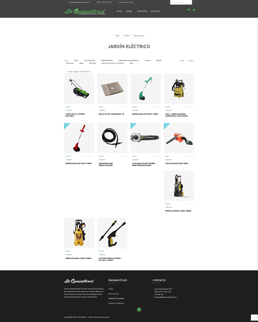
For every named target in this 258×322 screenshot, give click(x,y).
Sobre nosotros (113, 294)
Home (118, 36)
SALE (131, 63)
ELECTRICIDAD (89, 60)
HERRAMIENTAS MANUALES (128, 60)
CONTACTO (155, 11)
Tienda (110, 289)
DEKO (76, 60)
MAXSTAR (69, 63)
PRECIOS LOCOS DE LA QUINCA (113, 63)
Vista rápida (84, 106)
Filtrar (182, 60)
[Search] (189, 2)
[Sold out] (79, 156)
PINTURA (92, 63)
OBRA (81, 63)
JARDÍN (158, 60)
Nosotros (142, 11)
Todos (66, 60)
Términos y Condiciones (116, 303)
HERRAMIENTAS (107, 60)
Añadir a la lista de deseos (74, 106)
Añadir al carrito (79, 106)
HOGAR (147, 60)
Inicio (119, 11)
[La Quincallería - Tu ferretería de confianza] (85, 11)
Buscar (191, 60)
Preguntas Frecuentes (116, 298)
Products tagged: (79, 71)
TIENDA (129, 11)
